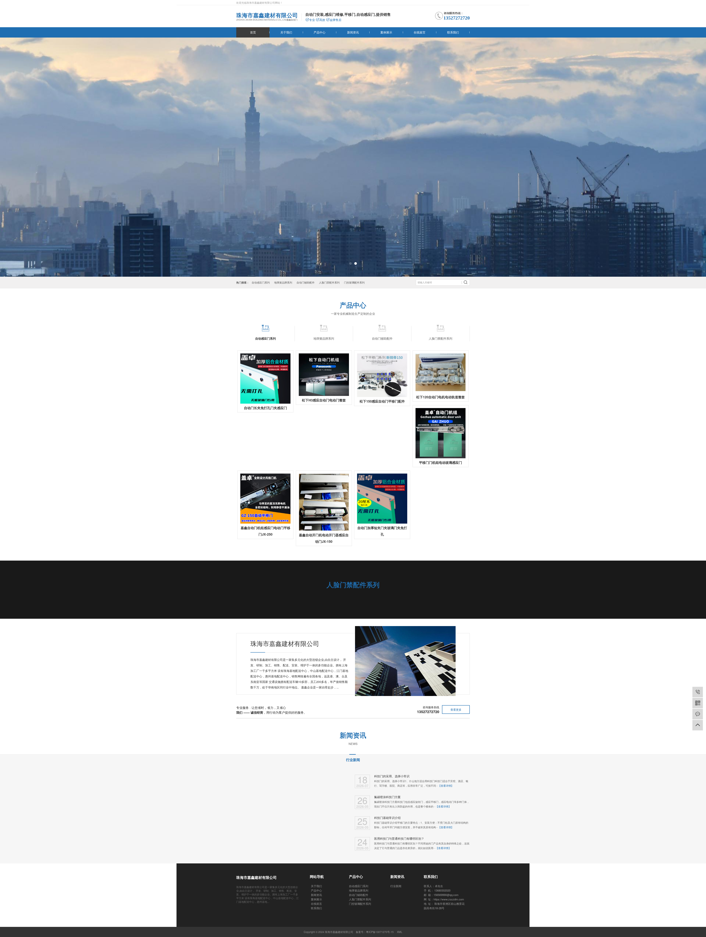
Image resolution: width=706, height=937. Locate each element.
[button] (350, 263)
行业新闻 (353, 759)
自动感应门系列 (261, 282)
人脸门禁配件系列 (329, 282)
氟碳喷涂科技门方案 (387, 797)
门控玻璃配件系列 (354, 282)
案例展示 (386, 32)
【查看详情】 (446, 785)
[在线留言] (697, 714)
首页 (253, 32)
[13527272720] (697, 692)
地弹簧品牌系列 (283, 282)
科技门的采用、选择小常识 (391, 776)
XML (399, 932)
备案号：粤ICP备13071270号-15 (375, 932)
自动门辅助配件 (306, 282)
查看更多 (455, 709)
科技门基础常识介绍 (387, 818)
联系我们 (453, 32)
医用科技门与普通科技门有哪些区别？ (399, 838)
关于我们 (286, 32)
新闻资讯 (353, 32)
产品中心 (319, 32)
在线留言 (419, 32)
